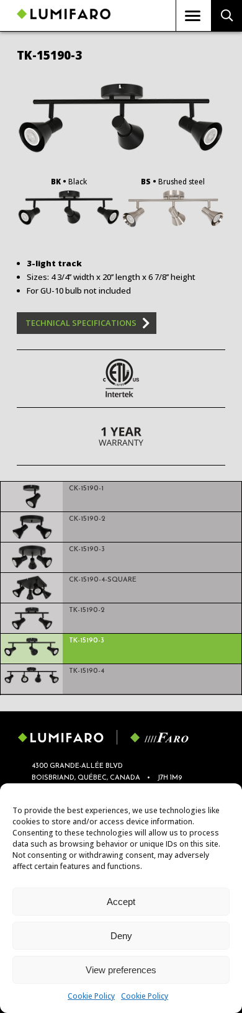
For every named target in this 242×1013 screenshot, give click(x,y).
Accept (121, 901)
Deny (121, 935)
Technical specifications (81, 322)
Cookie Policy (91, 996)
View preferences (121, 970)
